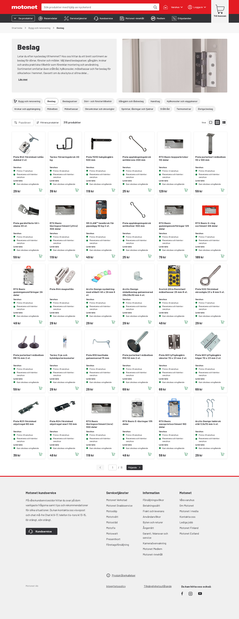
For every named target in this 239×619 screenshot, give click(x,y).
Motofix (110, 527)
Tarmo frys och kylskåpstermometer (62, 356)
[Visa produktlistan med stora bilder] (210, 122)
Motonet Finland (189, 527)
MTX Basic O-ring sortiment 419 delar (206, 224)
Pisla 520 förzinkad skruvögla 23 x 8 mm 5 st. (210, 290)
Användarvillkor (152, 516)
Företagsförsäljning (117, 544)
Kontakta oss (187, 516)
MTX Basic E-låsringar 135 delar (137, 423)
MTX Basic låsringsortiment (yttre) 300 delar (64, 226)
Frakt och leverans (153, 511)
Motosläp (111, 511)
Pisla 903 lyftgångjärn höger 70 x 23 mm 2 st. (208, 356)
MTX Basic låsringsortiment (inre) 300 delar (99, 424)
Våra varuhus (187, 500)
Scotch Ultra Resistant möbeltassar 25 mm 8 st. (173, 290)
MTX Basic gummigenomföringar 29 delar (28, 292)
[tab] (48, 18)
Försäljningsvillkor (153, 500)
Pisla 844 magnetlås (62, 289)
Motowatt (112, 533)
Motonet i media (189, 511)
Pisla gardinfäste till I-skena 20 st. (26, 224)
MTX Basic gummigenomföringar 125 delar (174, 226)
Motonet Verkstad (116, 500)
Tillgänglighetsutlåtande (158, 586)
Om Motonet (187, 505)
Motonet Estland (189, 533)
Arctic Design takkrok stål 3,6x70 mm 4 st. (208, 423)
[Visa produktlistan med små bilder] (217, 122)
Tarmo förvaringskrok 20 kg (64, 158)
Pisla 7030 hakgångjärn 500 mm (99, 158)
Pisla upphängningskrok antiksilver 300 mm (136, 224)
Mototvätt (112, 516)
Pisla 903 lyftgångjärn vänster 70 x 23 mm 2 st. (173, 356)
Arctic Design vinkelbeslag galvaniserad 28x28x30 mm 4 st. (137, 292)
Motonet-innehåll (153, 554)
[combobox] (96, 7)
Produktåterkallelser (123, 575)
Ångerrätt (148, 527)
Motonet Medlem (152, 548)
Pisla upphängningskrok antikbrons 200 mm (136, 158)
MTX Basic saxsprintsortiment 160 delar (172, 424)
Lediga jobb (186, 522)
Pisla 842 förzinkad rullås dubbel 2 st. (28, 158)
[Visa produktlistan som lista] (224, 122)
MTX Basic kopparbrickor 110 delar (173, 158)
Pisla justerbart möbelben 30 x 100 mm (210, 158)
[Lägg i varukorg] (40, 190)
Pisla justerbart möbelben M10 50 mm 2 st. (137, 356)
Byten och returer (153, 522)
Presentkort (113, 539)
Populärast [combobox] (25, 122)
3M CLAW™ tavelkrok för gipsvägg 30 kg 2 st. (100, 224)
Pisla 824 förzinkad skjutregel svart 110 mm (63, 423)
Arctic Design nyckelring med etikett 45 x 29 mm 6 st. (100, 292)
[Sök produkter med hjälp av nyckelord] (155, 6)
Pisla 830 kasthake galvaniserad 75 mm (97, 356)
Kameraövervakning (154, 543)
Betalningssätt (151, 505)
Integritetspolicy (116, 586)
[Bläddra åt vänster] (10, 122)
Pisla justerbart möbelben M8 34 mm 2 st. (28, 356)
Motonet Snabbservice (119, 505)
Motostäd (112, 522)
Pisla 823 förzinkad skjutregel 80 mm (24, 423)
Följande (132, 467)
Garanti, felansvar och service (155, 535)
